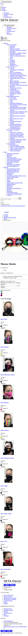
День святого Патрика (13, 161)
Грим (11, 101)
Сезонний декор (11, 143)
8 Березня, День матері (13, 153)
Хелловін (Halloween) (12, 166)
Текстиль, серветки (15, 92)
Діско (8, 180)
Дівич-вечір (10, 178)
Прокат (6, 15)
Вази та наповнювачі (15, 72)
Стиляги (9, 195)
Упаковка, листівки (15, 142)
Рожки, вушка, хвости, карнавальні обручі (16, 126)
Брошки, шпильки (15, 48)
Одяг (11, 58)
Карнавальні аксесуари (13, 96)
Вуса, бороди (13, 99)
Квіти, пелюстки (14, 81)
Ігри (11, 131)
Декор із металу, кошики (16, 76)
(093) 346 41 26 (5, 205)
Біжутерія (12, 46)
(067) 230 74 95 (13, 205)
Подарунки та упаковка (13, 129)
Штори (12, 94)
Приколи (12, 138)
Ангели (12, 68)
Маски (11, 120)
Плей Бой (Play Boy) (12, 192)
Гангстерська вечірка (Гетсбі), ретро (16, 175)
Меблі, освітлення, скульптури (18, 82)
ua (1, 3)
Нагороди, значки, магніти (17, 134)
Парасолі (12, 62)
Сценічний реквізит (15, 128)
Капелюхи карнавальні (16, 103)
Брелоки (12, 47)
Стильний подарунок (15, 141)
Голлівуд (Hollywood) (12, 177)
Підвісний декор (14, 83)
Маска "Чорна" (4, 485)
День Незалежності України (14, 159)
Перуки (12, 122)
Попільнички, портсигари (17, 136)
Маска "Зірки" (4, 319)
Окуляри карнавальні (15, 121)
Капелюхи (12, 51)
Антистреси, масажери (16, 132)
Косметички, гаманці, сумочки (18, 53)
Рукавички (13, 64)
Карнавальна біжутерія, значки (18, 107)
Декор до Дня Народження (17, 146)
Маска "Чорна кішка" (6, 569)
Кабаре (9, 181)
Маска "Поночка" (5, 402)
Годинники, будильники (16, 74)
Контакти (9, 34)
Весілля (9, 156)
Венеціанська (10, 173)
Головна (6, 214)
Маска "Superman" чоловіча (7, 458)
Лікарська (9, 187)
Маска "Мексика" (5, 346)
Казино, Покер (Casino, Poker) (15, 182)
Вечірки (4, 10)
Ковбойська (10, 185)
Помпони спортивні (15, 124)
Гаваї (11, 100)
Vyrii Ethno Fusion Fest (13, 170)
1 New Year (13, 97)
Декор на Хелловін (15, 150)
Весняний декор (14, 145)
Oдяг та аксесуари (11, 44)
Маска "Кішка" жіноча (6, 513)
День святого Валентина (13, 160)
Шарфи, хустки (14, 65)
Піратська (9, 191)
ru (2, 3)
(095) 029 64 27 (21, 205)
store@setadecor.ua (8, 621)
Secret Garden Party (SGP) (13, 168)
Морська (9, 189)
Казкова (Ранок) (11, 184)
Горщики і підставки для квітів (18, 75)
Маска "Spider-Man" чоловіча (8, 374)
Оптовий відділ (8, 17)
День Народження (11, 157)
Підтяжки (12, 61)
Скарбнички (13, 89)
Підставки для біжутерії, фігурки (18, 85)
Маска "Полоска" (5, 430)
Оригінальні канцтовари (16, 135)
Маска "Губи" (4, 541)
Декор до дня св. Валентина (17, 148)
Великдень (10, 154)
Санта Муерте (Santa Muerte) (14, 194)
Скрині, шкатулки (15, 90)
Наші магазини (8, 608)
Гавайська (9, 174)
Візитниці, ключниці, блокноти (18, 50)
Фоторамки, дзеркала (15, 93)
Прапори (12, 86)
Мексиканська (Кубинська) (14, 188)
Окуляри (12, 60)
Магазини (6, 12)
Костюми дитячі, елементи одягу (18, 111)
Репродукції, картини (15, 88)
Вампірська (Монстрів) (13, 171)
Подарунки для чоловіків (13, 164)
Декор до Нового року (16, 149)
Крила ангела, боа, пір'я (16, 118)
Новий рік (9, 163)
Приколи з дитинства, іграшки (18, 139)
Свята (3, 8)
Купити (3, 287)
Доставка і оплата (8, 14)
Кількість (3, 284)
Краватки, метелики (15, 54)
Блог (8, 32)
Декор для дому (11, 67)
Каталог (4, 7)
